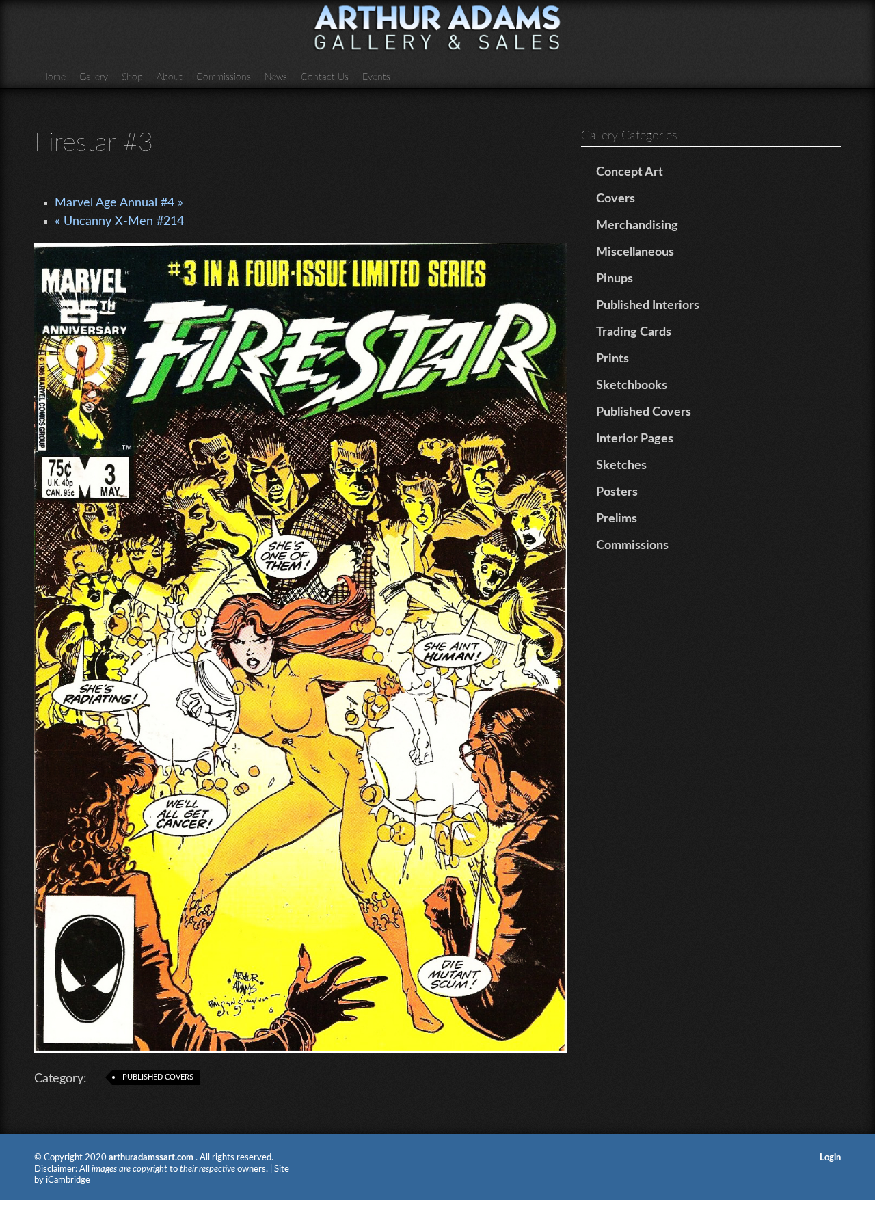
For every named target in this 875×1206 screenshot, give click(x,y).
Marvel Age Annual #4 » (119, 203)
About (170, 77)
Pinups (614, 279)
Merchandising (637, 225)
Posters (617, 492)
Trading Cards (633, 332)
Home (53, 77)
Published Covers (157, 1077)
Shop (132, 77)
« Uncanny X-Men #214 (119, 221)
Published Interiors (647, 305)
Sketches (621, 465)
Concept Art (629, 172)
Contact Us (325, 77)
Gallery (93, 77)
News (276, 77)
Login (830, 1157)
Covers (615, 199)
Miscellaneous (635, 252)
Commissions (223, 77)
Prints (612, 359)
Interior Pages (634, 439)
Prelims (616, 519)
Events (376, 77)
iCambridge (68, 1180)
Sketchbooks (631, 385)
